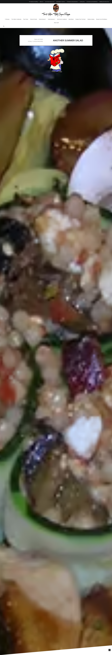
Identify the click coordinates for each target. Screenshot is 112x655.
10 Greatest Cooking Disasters (72, 1)
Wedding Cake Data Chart (104, 1)
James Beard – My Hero (60, 1)
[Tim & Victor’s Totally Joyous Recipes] (56, 10)
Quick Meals (71, 19)
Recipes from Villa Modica (101, 19)
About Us (41, 1)
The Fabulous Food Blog (33, 1)
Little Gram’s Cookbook (62, 19)
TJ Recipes (7, 19)
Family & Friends (33, 19)
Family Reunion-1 (42, 19)
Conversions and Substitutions (91, 1)
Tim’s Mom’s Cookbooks (16, 19)
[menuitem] (34, 1)
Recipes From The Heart (81, 19)
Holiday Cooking (91, 19)
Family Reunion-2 (51, 19)
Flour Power (25, 19)
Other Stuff (56, 22)
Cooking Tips (82, 1)
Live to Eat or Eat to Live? (49, 1)
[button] (4, 26)
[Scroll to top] (109, 650)
